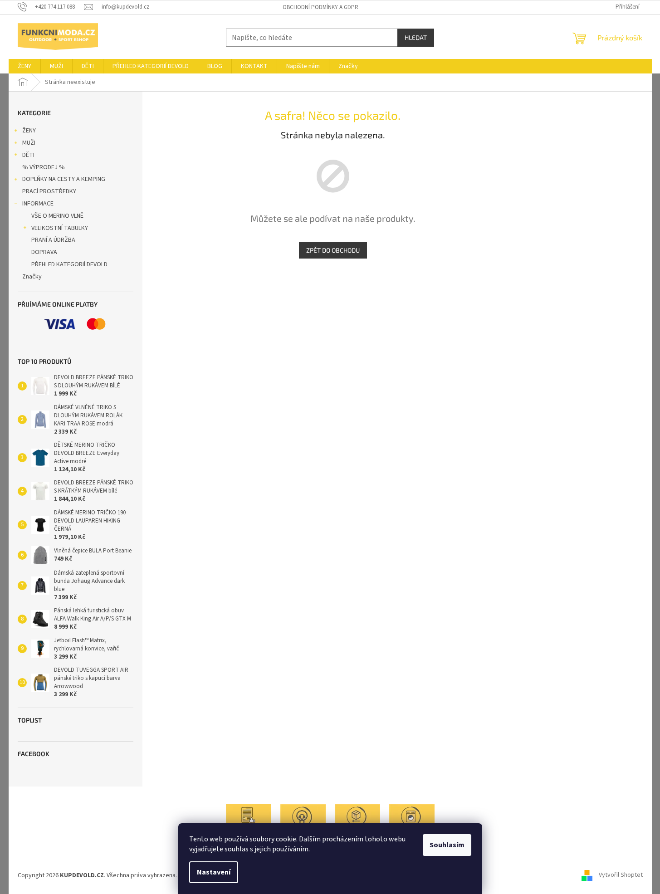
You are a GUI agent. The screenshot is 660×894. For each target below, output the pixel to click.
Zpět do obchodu (333, 250)
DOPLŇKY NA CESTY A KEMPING (63, 179)
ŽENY (29, 130)
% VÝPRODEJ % (43, 167)
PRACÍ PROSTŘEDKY (49, 191)
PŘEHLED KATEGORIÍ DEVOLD (69, 264)
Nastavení (213, 872)
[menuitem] (24, 66)
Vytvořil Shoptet (621, 875)
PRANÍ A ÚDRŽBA (53, 239)
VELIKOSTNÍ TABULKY (59, 228)
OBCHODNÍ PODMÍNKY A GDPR (320, 7)
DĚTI (28, 155)
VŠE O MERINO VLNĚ (57, 215)
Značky (32, 276)
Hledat (416, 37)
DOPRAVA (44, 252)
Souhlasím (447, 845)
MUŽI (28, 142)
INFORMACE (38, 203)
